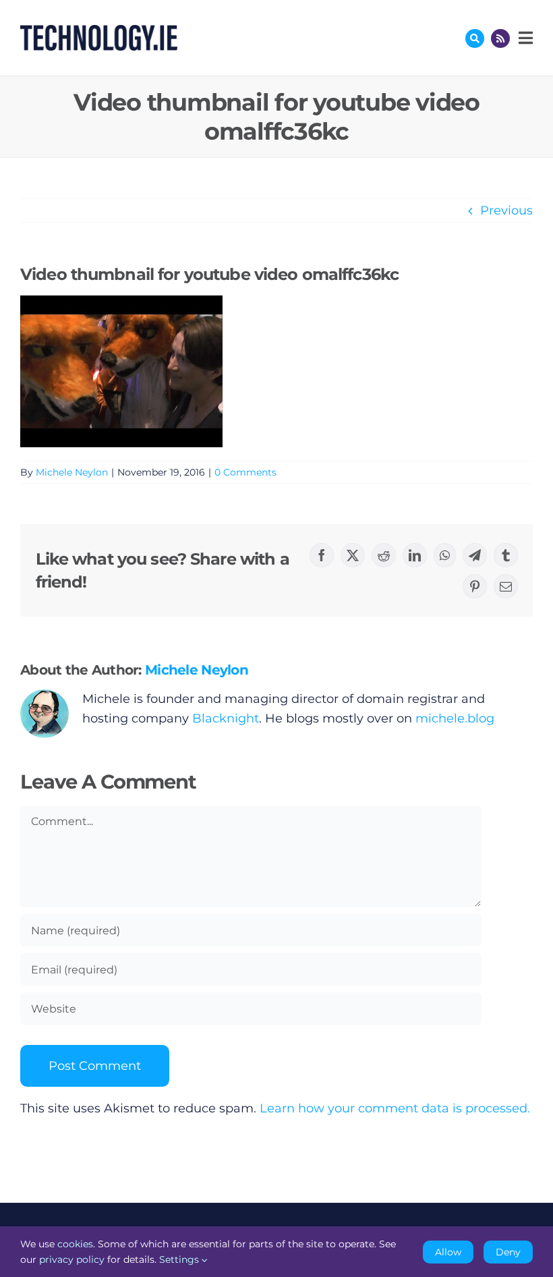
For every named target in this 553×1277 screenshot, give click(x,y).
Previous (506, 210)
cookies (75, 1244)
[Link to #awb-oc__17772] (474, 38)
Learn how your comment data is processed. (395, 1108)
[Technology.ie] (98, 31)
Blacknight (225, 718)
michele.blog (454, 718)
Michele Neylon (72, 472)
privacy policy (72, 1259)
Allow (448, 1252)
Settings (180, 1259)
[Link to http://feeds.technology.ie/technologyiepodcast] (500, 38)
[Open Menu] (524, 38)
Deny (508, 1252)
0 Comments (245, 472)
